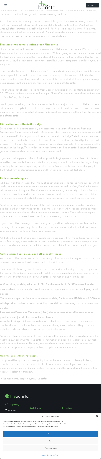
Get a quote (92, 5)
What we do (10, 409)
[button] (97, 416)
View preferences (51, 448)
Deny (50, 441)
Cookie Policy (45, 455)
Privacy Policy (54, 455)
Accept (50, 434)
